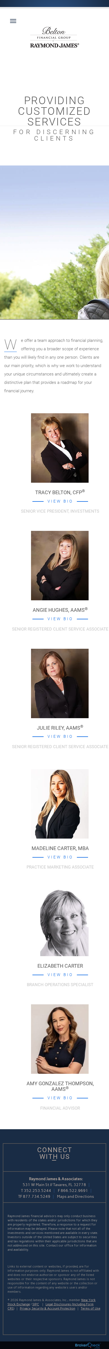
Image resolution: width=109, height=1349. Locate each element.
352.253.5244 (37, 1190)
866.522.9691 (74, 1190)
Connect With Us (54, 1153)
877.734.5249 (36, 1196)
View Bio (60, 501)
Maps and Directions (75, 1196)
